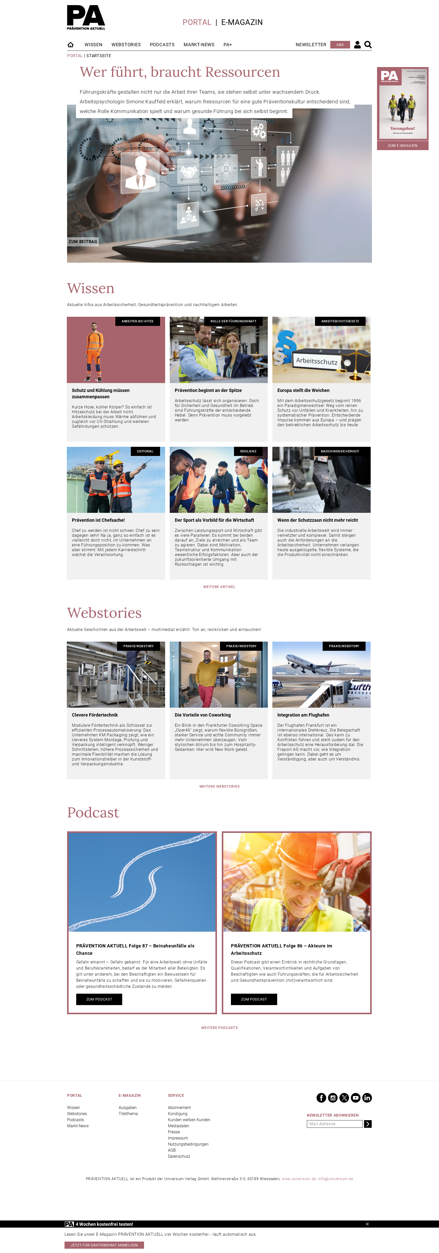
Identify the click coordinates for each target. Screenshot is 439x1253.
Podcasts (162, 44)
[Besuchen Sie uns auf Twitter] (344, 1098)
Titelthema (128, 1113)
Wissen (94, 44)
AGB (172, 1150)
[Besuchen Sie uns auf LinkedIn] (367, 1098)
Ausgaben (128, 1107)
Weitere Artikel (219, 587)
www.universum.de (299, 1179)
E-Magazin (242, 22)
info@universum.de (335, 1179)
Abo (340, 45)
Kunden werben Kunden (189, 1119)
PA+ (228, 44)
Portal (197, 22)
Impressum (178, 1138)
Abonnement (179, 1107)
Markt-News (199, 44)
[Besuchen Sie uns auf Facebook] (321, 1098)
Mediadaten (178, 1125)
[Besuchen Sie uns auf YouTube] (355, 1098)
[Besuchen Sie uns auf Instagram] (333, 1098)
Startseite (71, 44)
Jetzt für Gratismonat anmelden (104, 1245)
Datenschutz (179, 1156)
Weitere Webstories (219, 786)
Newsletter (311, 44)
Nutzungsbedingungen (188, 1144)
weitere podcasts (219, 1028)
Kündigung (177, 1113)
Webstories (126, 44)
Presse (174, 1132)
